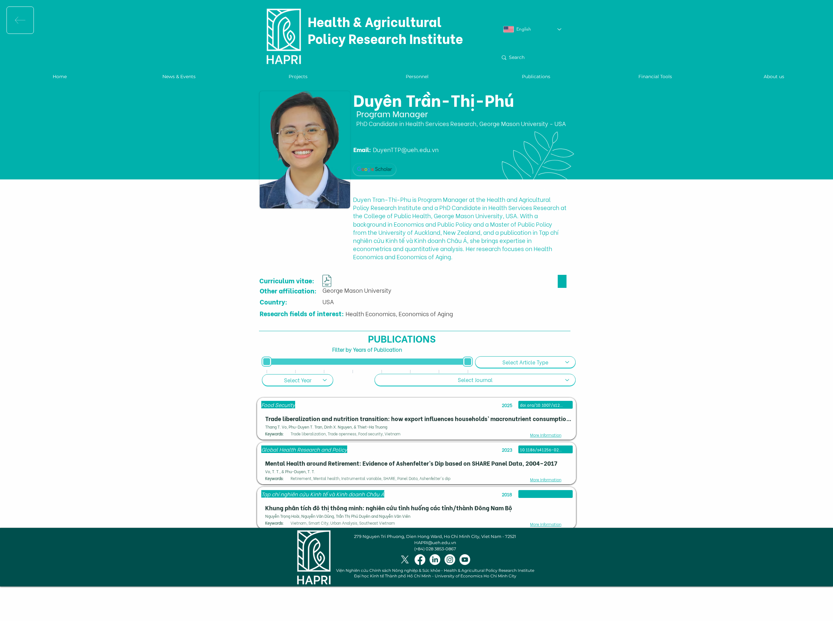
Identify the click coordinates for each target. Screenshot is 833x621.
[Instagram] (449, 559)
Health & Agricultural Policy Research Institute (385, 29)
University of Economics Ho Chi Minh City (475, 575)
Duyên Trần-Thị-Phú (433, 99)
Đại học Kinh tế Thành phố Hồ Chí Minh (392, 575)
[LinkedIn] (435, 559)
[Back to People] (20, 20)
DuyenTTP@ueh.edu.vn (406, 149)
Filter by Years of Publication (367, 349)
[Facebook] (420, 559)
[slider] (266, 361)
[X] (405, 559)
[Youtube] (464, 559)
